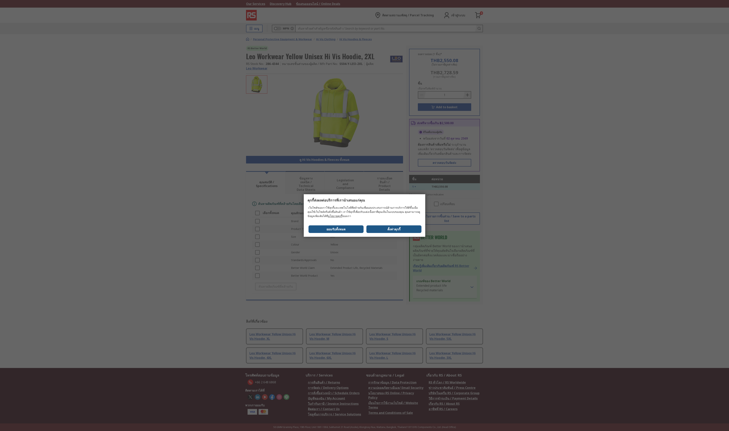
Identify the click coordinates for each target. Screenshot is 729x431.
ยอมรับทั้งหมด (336, 229)
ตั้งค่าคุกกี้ (394, 229)
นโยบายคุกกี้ (335, 216)
